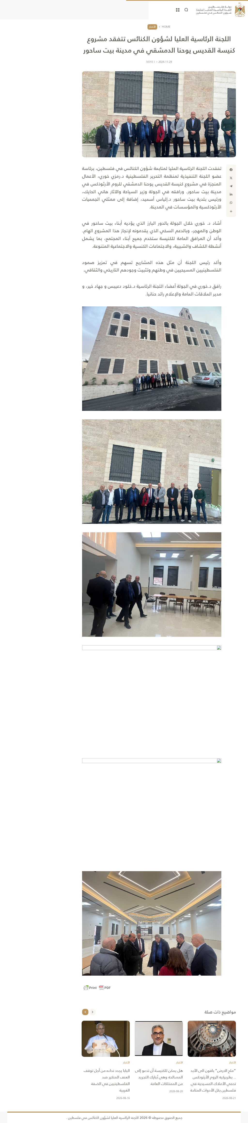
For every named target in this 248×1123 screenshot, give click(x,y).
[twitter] (231, 177)
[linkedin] (231, 194)
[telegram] (231, 186)
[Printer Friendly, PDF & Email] (97, 987)
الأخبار (152, 26)
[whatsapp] (231, 202)
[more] (231, 211)
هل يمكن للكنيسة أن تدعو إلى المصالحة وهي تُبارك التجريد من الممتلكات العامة (159, 1077)
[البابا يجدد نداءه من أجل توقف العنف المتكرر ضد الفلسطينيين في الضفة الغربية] (106, 1039)
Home (166, 27)
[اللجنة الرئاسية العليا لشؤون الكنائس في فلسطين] (220, 9)
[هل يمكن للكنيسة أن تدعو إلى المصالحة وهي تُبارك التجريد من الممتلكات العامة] (159, 1039)
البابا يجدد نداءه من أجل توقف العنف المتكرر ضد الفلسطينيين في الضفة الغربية (107, 1080)
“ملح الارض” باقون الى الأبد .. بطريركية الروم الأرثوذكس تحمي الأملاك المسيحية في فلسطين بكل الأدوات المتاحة (212, 1080)
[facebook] (231, 169)
